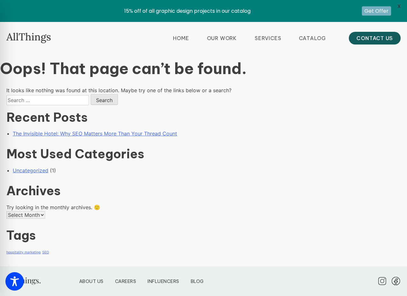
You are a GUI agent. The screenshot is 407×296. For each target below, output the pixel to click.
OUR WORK (222, 38)
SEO (45, 252)
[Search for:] (48, 100)
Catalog (312, 38)
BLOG (197, 281)
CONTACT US (374, 38)
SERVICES (268, 38)
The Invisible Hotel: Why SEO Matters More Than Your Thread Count (95, 133)
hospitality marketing (23, 252)
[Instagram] (382, 281)
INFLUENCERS (163, 281)
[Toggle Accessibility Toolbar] (14, 281)
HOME (181, 38)
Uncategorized (30, 170)
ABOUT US (91, 281)
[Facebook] (396, 281)
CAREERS (125, 281)
